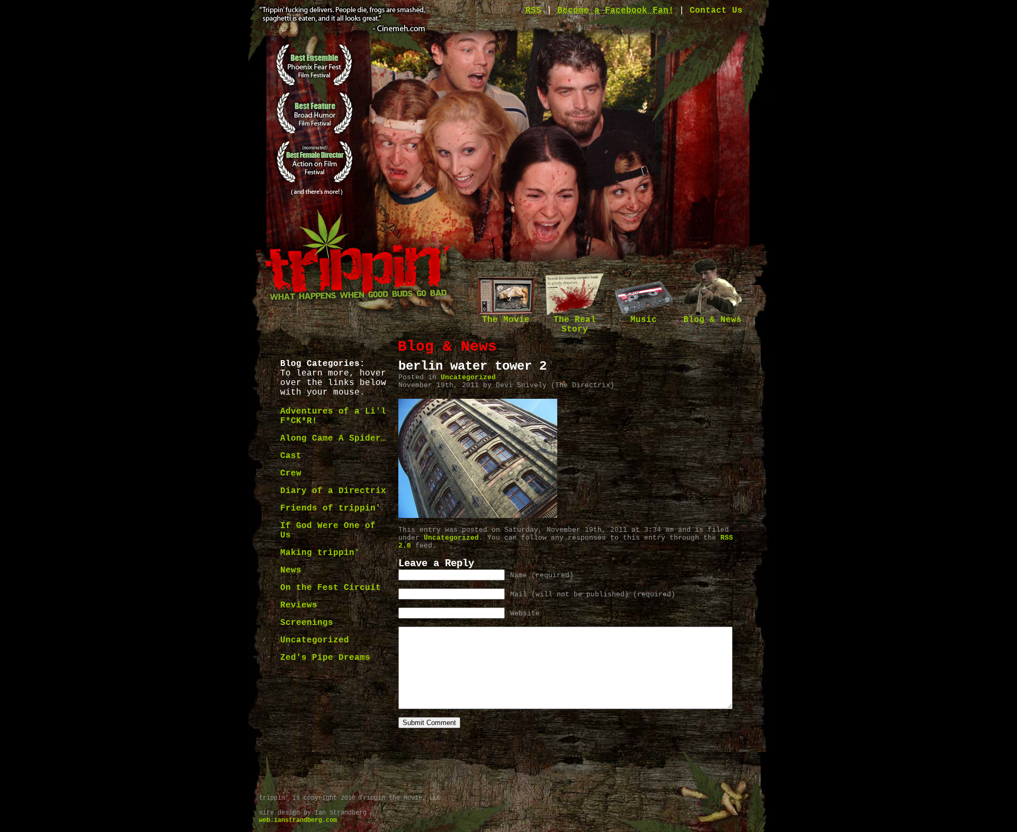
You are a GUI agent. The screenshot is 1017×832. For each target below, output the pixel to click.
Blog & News (712, 320)
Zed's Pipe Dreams (325, 658)
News (290, 570)
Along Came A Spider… (333, 438)
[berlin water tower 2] (477, 516)
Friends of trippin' (330, 508)
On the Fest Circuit (330, 588)
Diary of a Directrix (333, 491)
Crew (290, 473)
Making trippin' (320, 553)
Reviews (298, 605)
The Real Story (575, 324)
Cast (290, 456)
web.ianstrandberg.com (298, 820)
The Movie (506, 320)
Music (643, 320)
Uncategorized (314, 640)
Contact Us (716, 10)
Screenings (306, 623)
